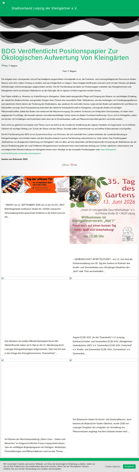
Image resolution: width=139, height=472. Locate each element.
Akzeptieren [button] (129, 466)
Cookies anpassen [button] (112, 466)
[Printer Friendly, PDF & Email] (69, 165)
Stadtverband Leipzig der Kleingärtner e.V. (45, 8)
